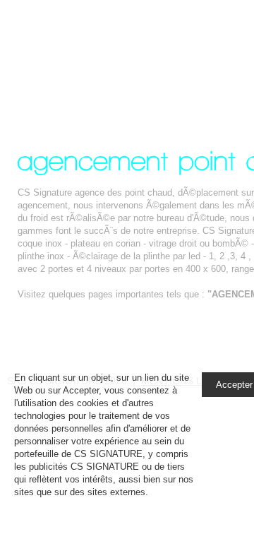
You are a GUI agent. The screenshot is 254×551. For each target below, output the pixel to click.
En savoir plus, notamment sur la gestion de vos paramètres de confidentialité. (102, 505)
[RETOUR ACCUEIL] (76, 324)
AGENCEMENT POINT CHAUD (123, 59)
